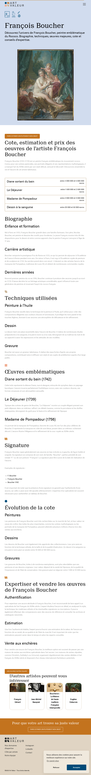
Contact (29, 753)
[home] (14, 4)
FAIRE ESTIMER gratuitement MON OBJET (22, 136)
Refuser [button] (56, 767)
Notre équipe (10, 756)
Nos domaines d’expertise (11, 747)
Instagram (30, 746)
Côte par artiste (11, 752)
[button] (84, 4)
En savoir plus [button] (53, 761)
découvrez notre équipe (17, 671)
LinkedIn (29, 749)
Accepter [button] (76, 767)
